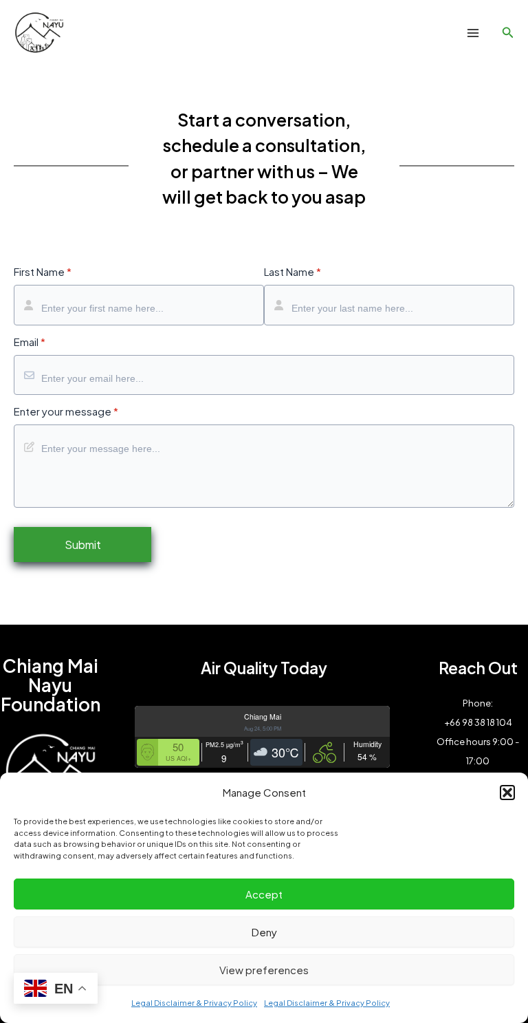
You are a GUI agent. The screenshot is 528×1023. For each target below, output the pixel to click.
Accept (264, 894)
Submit (83, 544)
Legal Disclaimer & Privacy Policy (194, 1002)
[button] (507, 792)
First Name (43, 272)
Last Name (292, 272)
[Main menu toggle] (472, 33)
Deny (264, 931)
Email (29, 342)
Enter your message (66, 411)
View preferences (264, 969)
